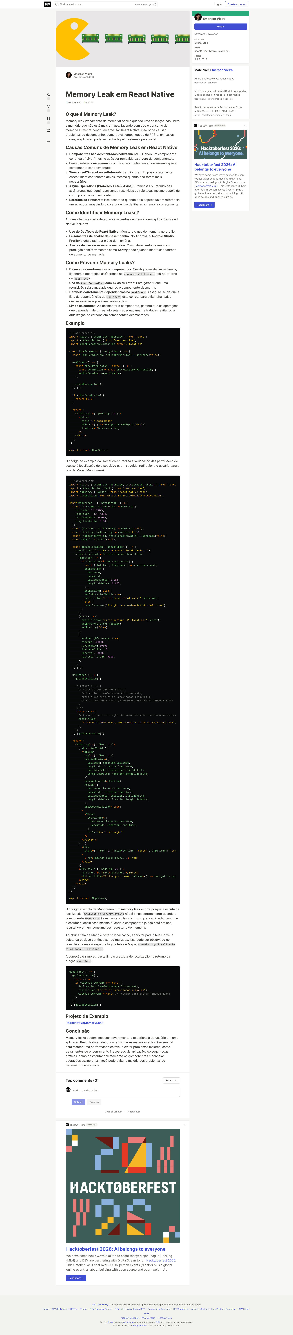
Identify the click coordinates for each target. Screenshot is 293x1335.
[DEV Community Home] (47, 4)
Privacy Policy (148, 1318)
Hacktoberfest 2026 (160, 1260)
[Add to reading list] (48, 120)
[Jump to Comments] (48, 108)
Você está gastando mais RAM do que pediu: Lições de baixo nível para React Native (220, 95)
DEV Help (119, 1309)
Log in (218, 4)
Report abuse (133, 1111)
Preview (94, 1102)
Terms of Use (165, 1318)
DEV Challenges (59, 1309)
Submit (78, 1102)
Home (46, 1309)
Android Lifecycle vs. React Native (214, 80)
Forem (111, 1322)
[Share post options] (48, 141)
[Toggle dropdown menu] (185, 1124)
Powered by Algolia (144, 4)
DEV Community (100, 1304)
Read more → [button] (76, 1277)
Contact (204, 1309)
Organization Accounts (159, 1309)
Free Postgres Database (223, 1309)
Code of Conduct (113, 1111)
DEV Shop (243, 1309)
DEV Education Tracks (101, 1309)
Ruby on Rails (140, 1325)
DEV (158, 1322)
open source (127, 1322)
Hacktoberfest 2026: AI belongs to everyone (116, 1249)
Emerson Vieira (83, 73)
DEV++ (73, 1309)
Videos (83, 1309)
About (194, 1309)
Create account (237, 4)
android (89, 102)
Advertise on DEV (136, 1309)
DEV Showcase (180, 1309)
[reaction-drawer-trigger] (48, 96)
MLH (146, 1313)
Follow (220, 26)
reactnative (74, 102)
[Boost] (48, 130)
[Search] (57, 4)
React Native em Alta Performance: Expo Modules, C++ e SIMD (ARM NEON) (218, 111)
